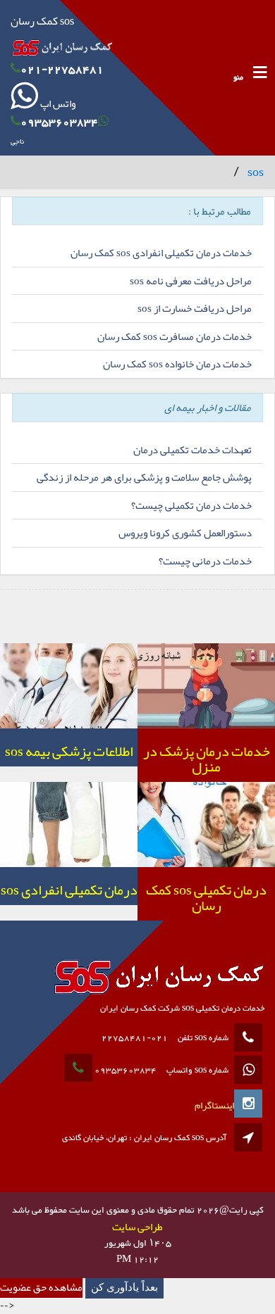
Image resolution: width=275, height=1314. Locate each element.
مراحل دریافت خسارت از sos (195, 308)
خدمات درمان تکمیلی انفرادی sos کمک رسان (161, 252)
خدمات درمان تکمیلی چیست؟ (191, 505)
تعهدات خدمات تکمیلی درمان (192, 449)
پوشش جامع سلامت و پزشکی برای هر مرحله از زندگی (144, 477)
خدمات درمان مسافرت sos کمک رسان (174, 336)
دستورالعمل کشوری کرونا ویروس (185, 532)
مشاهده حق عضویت (41, 1287)
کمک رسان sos (42, 21)
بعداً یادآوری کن (124, 1287)
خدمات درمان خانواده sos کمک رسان (177, 363)
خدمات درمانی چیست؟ (205, 560)
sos (256, 171)
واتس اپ (56, 103)
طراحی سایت (137, 1226)
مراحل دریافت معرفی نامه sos (191, 280)
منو (238, 77)
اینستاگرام (214, 1105)
